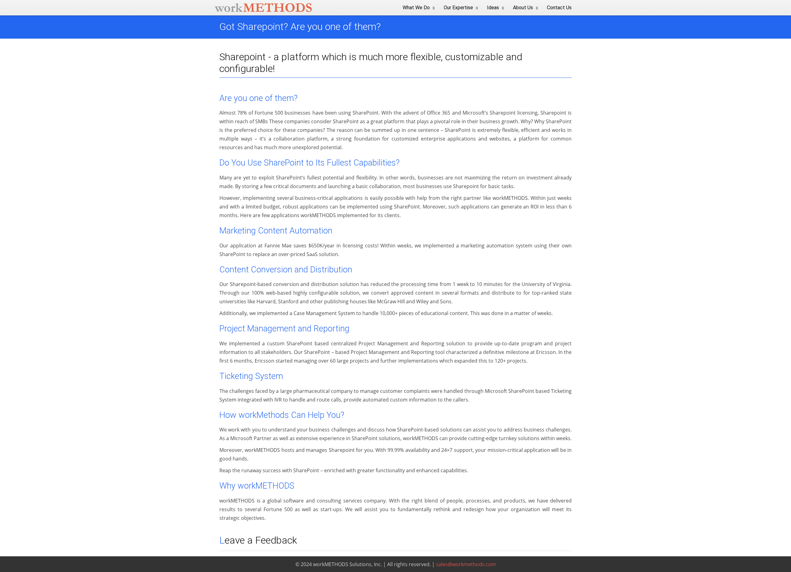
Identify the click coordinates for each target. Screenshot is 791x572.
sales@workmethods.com (466, 564)
